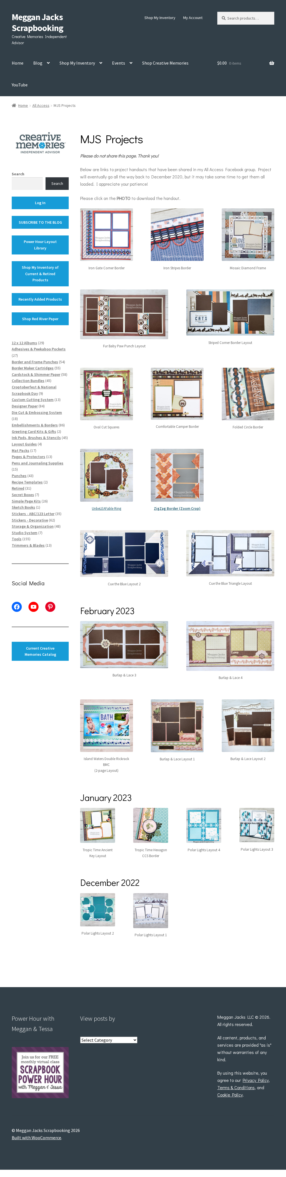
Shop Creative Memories (165, 63)
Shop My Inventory (159, 17)
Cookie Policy (230, 1095)
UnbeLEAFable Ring (106, 508)
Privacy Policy (256, 1080)
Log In (40, 202)
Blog (37, 63)
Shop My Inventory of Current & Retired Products (40, 273)
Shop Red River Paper (40, 318)
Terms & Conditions (236, 1087)
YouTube (20, 85)
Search (18, 173)
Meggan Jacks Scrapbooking (37, 22)
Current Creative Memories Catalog (40, 651)
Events (118, 63)
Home (17, 63)
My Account (192, 17)
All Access (40, 105)
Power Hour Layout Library (40, 245)
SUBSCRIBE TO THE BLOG (40, 222)
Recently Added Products (40, 299)
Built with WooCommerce (36, 1137)
